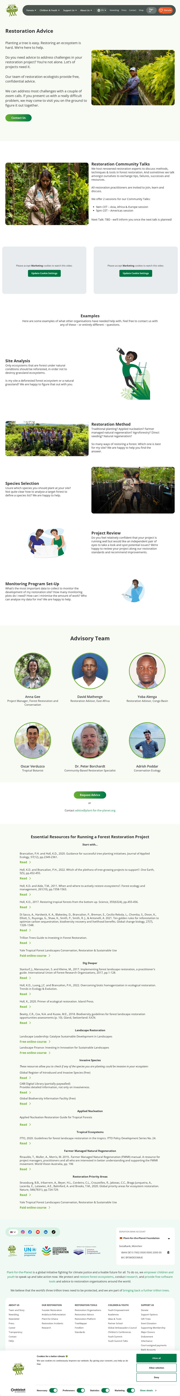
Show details (146, 1390)
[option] (143, 1238)
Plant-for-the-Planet (19, 1272)
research (132, 1277)
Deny (156, 1377)
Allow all (156, 1358)
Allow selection (156, 1368)
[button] (31, 10)
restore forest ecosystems (97, 1277)
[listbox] (145, 1238)
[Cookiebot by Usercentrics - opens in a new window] (18, 1390)
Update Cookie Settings (44, 273)
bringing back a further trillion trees (146, 1290)
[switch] (81, 1390)
